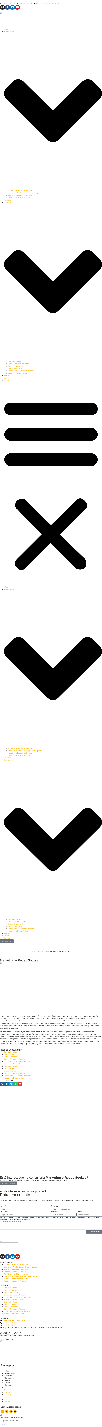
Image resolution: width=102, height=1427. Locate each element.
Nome (2, 1206)
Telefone (54, 1212)
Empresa (54, 1206)
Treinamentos (10, 1373)
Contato (7, 380)
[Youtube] (17, 7)
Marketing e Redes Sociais (18, 373)
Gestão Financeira (15, 368)
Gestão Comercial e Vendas (18, 364)
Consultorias (43, 951)
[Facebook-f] (7, 7)
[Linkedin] (12, 7)
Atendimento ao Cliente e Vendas (20, 190)
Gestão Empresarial (15, 366)
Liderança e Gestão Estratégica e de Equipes (25, 193)
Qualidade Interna (14, 361)
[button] (51, 483)
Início (6, 29)
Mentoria (7, 376)
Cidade (79, 1212)
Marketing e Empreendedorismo (20, 195)
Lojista (6, 378)
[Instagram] (2, 7)
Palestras (7, 200)
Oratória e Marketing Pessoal (19, 198)
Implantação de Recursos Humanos (21, 371)
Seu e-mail (4, 1212)
